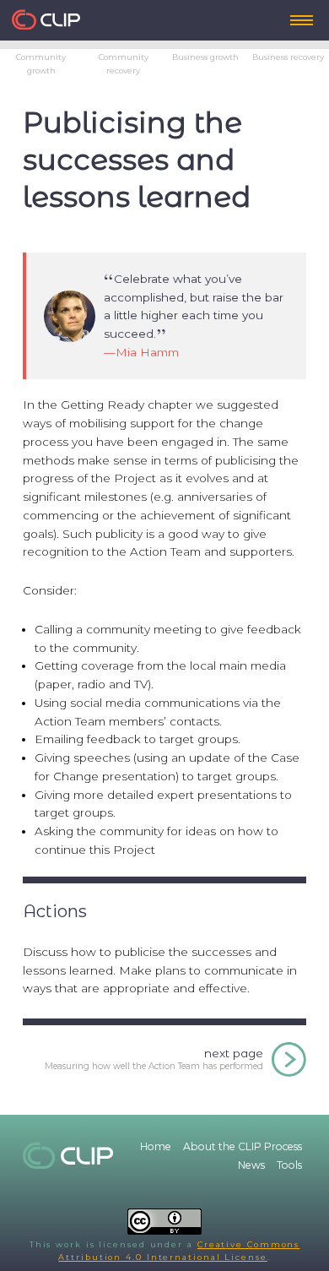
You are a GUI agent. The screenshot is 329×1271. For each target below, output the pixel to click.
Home (155, 1146)
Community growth (41, 63)
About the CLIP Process (242, 1146)
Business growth (205, 57)
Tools (289, 1165)
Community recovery (123, 63)
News (251, 1165)
